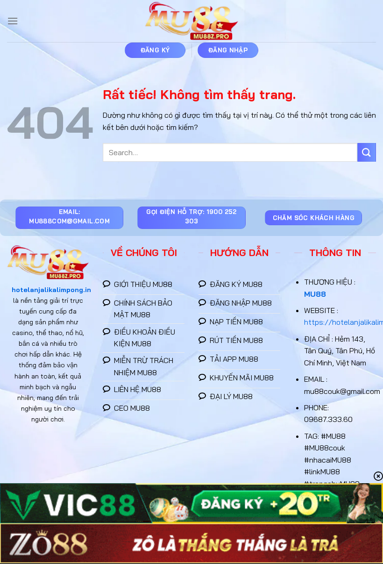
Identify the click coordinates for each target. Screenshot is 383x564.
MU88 (315, 294)
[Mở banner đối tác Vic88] (191, 503)
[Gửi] (366, 152)
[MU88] (191, 21)
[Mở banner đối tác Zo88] (191, 543)
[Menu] (12, 20)
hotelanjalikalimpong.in (51, 290)
